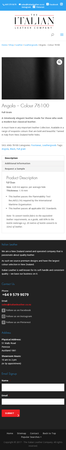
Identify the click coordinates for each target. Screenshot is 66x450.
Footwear (36, 145)
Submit (9, 413)
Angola (5, 148)
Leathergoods (31, 44)
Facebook (54, 4)
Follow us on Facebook (18, 310)
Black (12, 148)
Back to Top (49, 433)
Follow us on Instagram (19, 316)
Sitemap (21, 433)
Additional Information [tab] (17, 163)
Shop (11, 44)
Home (4, 44)
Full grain (21, 148)
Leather (19, 44)
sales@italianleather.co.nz (16, 304)
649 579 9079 (10, 4)
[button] (59, 62)
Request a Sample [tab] (15, 168)
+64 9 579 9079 (15, 294)
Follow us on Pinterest (18, 322)
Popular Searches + (31, 437)
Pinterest (40, 7)
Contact (34, 433)
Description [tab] (11, 158)
